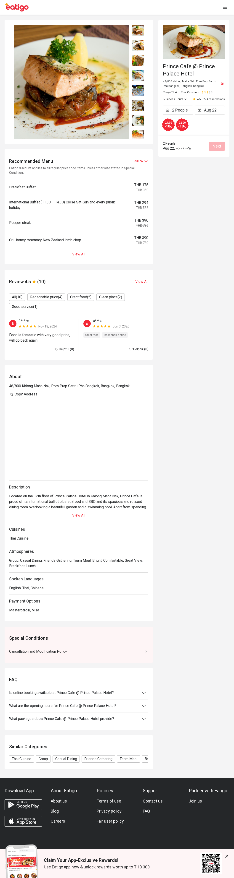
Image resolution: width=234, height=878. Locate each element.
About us (59, 801)
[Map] (222, 83)
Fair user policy (110, 821)
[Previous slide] (138, 27)
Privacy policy (109, 811)
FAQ (146, 811)
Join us (195, 801)
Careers (58, 821)
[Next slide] (138, 136)
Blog (55, 811)
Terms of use (109, 801)
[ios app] (23, 821)
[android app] (23, 804)
